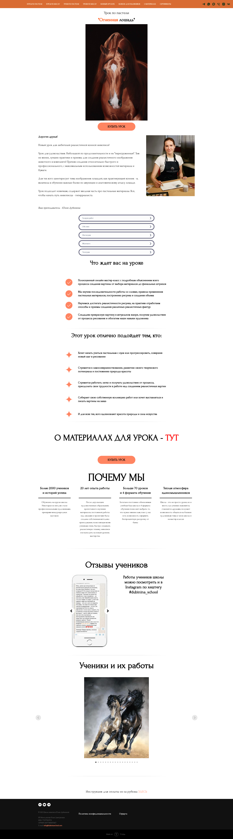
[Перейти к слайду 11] (120, 762)
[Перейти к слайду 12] (122, 762)
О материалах (150, 4)
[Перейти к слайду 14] (127, 762)
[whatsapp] (208, 4)
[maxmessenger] (213, 4)
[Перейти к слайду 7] (110, 762)
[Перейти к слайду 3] (100, 762)
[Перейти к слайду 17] (134, 762)
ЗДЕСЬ (142, 791)
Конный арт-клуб (108, 4)
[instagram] (223, 4)
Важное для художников (129, 4)
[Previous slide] (71, 611)
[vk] (228, 4)
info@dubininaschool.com (53, 825)
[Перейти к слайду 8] (112, 762)
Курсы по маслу (53, 4)
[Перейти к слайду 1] (95, 762)
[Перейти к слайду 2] (98, 762)
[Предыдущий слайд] (38, 717)
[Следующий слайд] (194, 717)
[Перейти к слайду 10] (117, 762)
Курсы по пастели (34, 4)
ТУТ (172, 438)
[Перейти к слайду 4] (103, 762)
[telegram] (203, 4)
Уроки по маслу (90, 4)
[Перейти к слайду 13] (125, 762)
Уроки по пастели (71, 4)
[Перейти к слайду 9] (115, 762)
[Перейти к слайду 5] (105, 762)
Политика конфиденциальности (95, 814)
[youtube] (44, 804)
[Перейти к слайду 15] (129, 762)
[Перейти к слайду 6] (108, 762)
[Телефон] (218, 4)
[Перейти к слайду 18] (137, 762)
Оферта (123, 814)
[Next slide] (107, 611)
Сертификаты (165, 4)
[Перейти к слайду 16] (132, 762)
